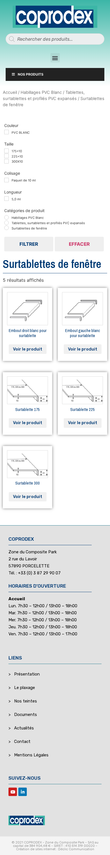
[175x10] (6, 151)
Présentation (27, 674)
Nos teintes (25, 701)
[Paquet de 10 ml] (6, 180)
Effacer (79, 244)
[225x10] (6, 156)
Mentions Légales (31, 755)
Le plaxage (24, 687)
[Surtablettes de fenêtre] (6, 228)
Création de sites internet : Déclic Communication (55, 849)
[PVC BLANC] (6, 132)
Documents (25, 714)
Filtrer (28, 244)
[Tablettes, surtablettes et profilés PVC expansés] (6, 222)
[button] (55, 57)
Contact (22, 741)
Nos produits (30, 74)
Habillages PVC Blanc (41, 92)
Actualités (24, 728)
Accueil (10, 92)
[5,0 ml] (6, 198)
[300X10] (6, 161)
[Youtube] (12, 792)
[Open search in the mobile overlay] (55, 39)
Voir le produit (27, 349)
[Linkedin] (22, 792)
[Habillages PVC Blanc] (6, 217)
